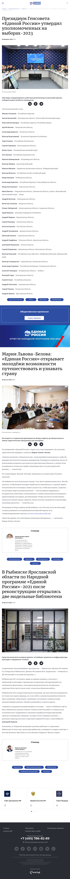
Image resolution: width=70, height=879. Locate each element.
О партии (6, 828)
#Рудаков (46, 771)
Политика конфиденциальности (35, 860)
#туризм (35, 563)
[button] (31, 811)
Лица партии (29, 828)
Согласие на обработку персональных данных (35, 863)
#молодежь (57, 559)
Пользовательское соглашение (35, 859)
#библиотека (51, 767)
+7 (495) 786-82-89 (35, 838)
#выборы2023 (56, 299)
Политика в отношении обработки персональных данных (35, 862)
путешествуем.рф (34, 514)
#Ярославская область (33, 767)
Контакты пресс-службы (33, 831)
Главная (4, 8)
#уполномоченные (15, 299)
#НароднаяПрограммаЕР (29, 771)
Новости (24, 8)
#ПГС (31, 299)
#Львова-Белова (14, 559)
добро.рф (47, 514)
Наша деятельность (14, 8)
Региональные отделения (55, 828)
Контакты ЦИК (7, 831)
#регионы (43, 299)
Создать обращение (34, 318)
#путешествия (43, 559)
